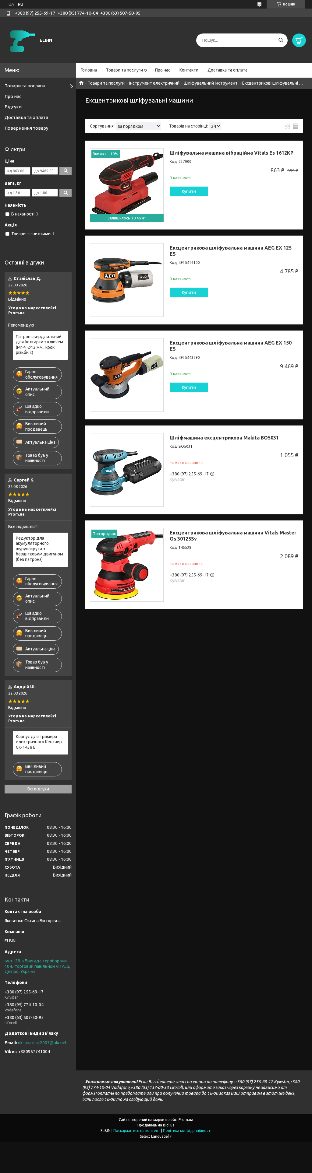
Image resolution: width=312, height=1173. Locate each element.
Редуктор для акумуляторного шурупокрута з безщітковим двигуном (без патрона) (39, 549)
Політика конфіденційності (187, 1131)
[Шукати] (281, 40)
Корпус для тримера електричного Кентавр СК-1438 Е (39, 742)
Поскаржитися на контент (136, 1131)
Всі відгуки (38, 788)
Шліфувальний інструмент (211, 83)
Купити (189, 191)
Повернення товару (26, 128)
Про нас (162, 70)
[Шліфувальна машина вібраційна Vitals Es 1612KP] (127, 185)
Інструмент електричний (154, 83)
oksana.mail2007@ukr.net (42, 1042)
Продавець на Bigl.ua (156, 1125)
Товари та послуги (124, 70)
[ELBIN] (21, 39)
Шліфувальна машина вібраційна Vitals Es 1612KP (231, 153)
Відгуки (13, 106)
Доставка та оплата (227, 70)
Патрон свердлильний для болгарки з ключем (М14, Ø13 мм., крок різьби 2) (39, 344)
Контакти (188, 70)
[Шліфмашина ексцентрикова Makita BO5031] (127, 470)
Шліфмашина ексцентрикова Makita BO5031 (224, 437)
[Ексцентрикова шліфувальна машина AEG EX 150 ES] (127, 375)
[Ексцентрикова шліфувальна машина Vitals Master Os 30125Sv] (127, 565)
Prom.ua (186, 1120)
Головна (89, 70)
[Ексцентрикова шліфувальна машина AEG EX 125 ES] (127, 280)
